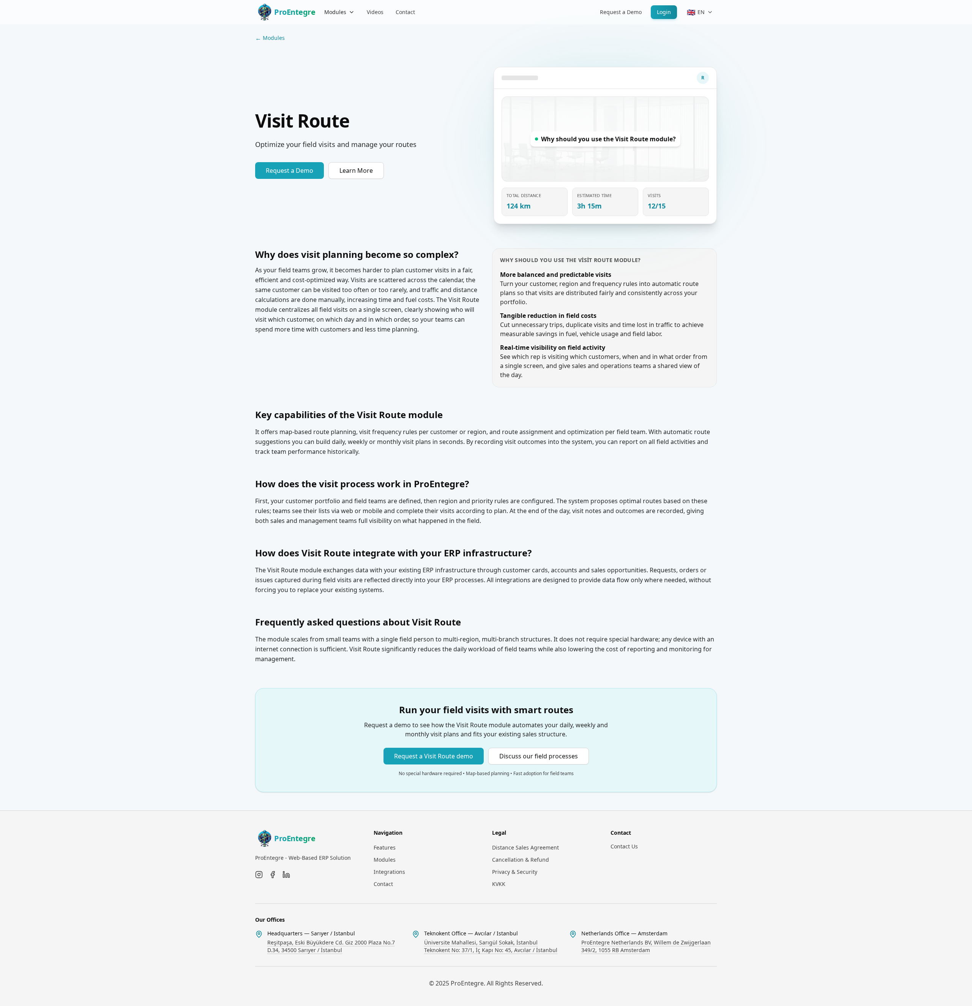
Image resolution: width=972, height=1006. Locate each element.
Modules (335, 12)
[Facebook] (272, 874)
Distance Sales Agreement (525, 847)
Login (664, 12)
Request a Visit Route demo (433, 756)
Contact (405, 12)
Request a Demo (621, 12)
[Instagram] (259, 874)
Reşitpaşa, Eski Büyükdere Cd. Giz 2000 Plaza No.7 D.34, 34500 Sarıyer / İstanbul (331, 946)
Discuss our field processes (538, 756)
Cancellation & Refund (520, 859)
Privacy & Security (514, 871)
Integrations (389, 871)
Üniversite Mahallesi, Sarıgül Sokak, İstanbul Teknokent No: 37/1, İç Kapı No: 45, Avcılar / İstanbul (490, 946)
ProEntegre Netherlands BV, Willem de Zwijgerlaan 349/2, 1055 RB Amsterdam (646, 946)
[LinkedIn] (286, 874)
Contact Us (624, 846)
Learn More (356, 170)
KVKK (498, 884)
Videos (375, 12)
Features (385, 847)
